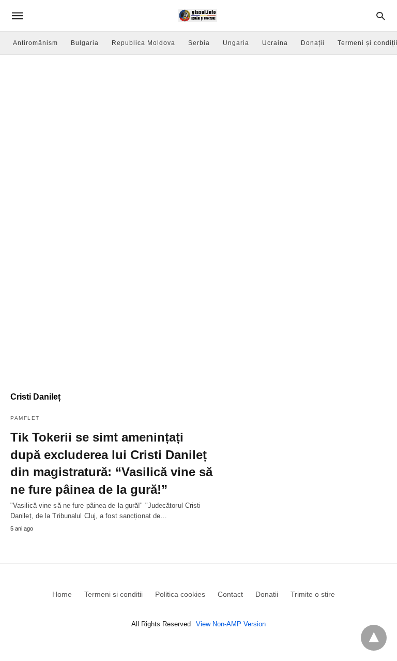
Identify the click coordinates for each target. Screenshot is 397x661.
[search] (381, 16)
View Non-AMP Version (231, 624)
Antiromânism (35, 43)
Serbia (199, 43)
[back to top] (374, 638)
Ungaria (236, 43)
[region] (198, 293)
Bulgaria (85, 43)
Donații (313, 43)
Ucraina (275, 43)
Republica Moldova (143, 43)
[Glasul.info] (197, 15)
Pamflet (25, 418)
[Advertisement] (198, 132)
